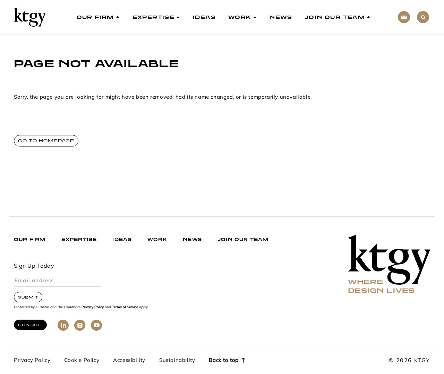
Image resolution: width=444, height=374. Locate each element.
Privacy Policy (93, 307)
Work (239, 17)
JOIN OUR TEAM (243, 239)
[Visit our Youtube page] (96, 325)
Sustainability (177, 360)
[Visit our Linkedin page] (63, 325)
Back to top (224, 360)
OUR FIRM (30, 239)
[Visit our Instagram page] (79, 325)
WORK (157, 239)
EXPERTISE (79, 239)
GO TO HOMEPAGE (46, 140)
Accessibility (129, 360)
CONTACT (30, 325)
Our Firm (95, 17)
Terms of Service (125, 307)
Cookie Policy (81, 360)
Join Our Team (335, 17)
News (281, 17)
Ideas (204, 17)
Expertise (154, 17)
